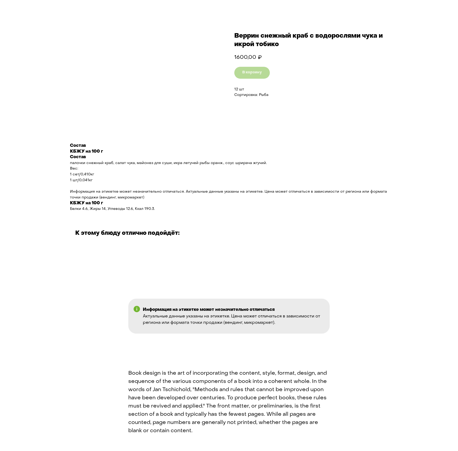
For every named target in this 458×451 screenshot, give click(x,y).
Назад (15, 8)
